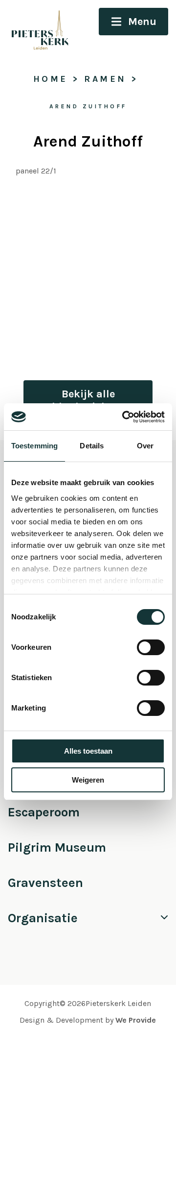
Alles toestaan (88, 751)
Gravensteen (45, 882)
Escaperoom (44, 812)
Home (50, 79)
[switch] (151, 647)
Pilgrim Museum (57, 847)
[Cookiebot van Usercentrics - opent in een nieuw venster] (124, 417)
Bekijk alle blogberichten (88, 400)
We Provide (135, 1020)
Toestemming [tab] (34, 446)
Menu (142, 21)
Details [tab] (92, 446)
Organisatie (43, 918)
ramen (105, 79)
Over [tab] (145, 446)
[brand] (35, 28)
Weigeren (88, 780)
